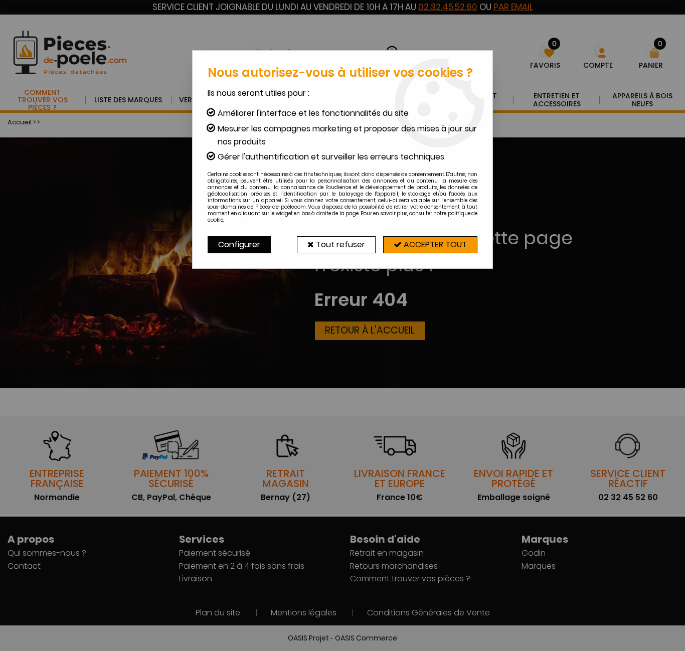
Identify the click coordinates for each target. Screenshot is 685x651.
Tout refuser (339, 244)
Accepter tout (434, 244)
